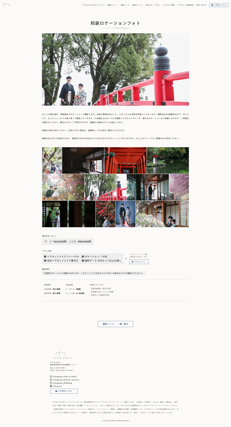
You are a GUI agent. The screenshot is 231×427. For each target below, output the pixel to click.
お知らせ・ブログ (153, 5)
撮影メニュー (113, 5)
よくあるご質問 (168, 5)
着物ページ (125, 5)
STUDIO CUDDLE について (93, 5)
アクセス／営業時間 (185, 5)
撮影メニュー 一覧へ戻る (115, 324)
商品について (137, 5)
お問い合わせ (201, 5)
